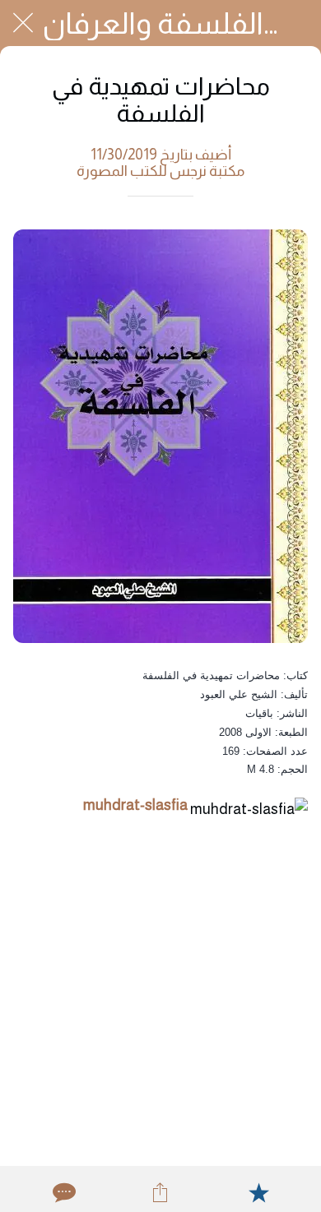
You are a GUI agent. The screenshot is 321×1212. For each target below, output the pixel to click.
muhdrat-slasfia (135, 805)
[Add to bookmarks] (258, 1192)
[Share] (160, 1192)
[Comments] (62, 1192)
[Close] (23, 23)
